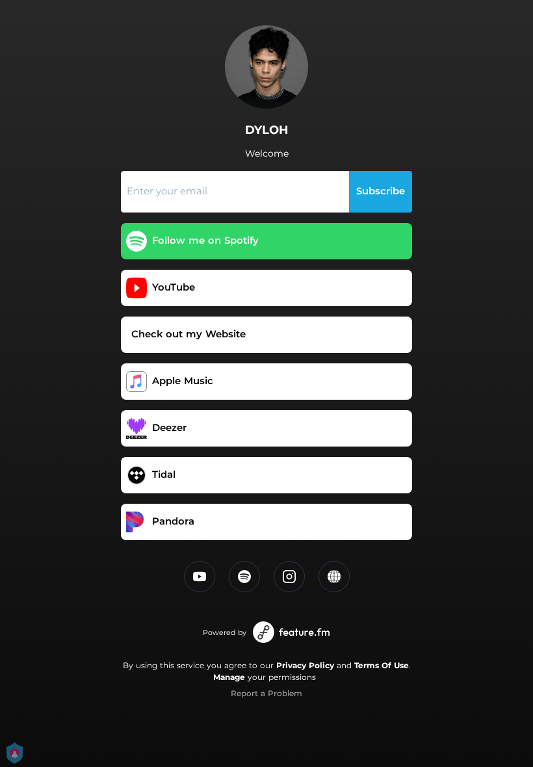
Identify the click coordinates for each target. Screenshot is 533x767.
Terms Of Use (381, 665)
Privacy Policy (305, 665)
